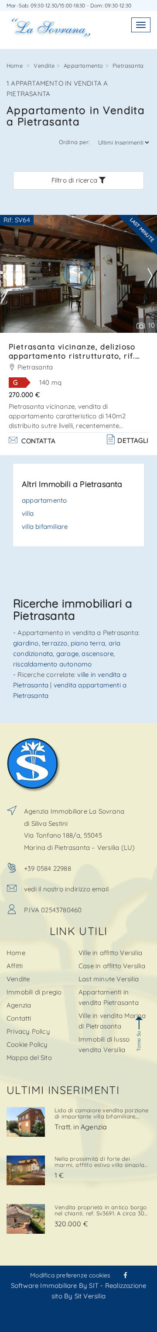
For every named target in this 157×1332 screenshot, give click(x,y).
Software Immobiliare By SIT (55, 1285)
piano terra (88, 643)
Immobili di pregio (34, 992)
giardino (26, 643)
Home (15, 65)
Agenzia (19, 1005)
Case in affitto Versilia (111, 966)
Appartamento (83, 65)
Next (150, 276)
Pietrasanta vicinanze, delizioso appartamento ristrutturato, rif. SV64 (72, 355)
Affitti (15, 966)
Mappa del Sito (29, 1057)
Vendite (44, 65)
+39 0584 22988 (47, 868)
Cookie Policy (27, 1044)
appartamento (44, 500)
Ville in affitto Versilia (110, 953)
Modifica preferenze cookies (70, 1275)
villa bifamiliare (45, 526)
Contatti (19, 1018)
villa (28, 513)
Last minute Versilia (108, 979)
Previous (13, 276)
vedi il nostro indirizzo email (66, 889)
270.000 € (24, 394)
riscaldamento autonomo (52, 664)
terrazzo (55, 643)
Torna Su (139, 1041)
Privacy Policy (28, 1031)
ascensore (97, 653)
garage (67, 653)
